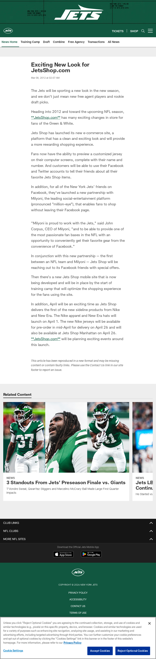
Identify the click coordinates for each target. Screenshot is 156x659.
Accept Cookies (100, 650)
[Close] (149, 623)
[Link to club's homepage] (8, 29)
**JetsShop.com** (45, 117)
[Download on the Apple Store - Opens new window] (63, 554)
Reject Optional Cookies (133, 650)
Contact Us (78, 606)
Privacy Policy (78, 592)
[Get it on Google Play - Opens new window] (91, 556)
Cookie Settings (13, 650)
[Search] (143, 31)
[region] (78, 638)
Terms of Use (78, 612)
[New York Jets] (78, 573)
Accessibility (78, 599)
